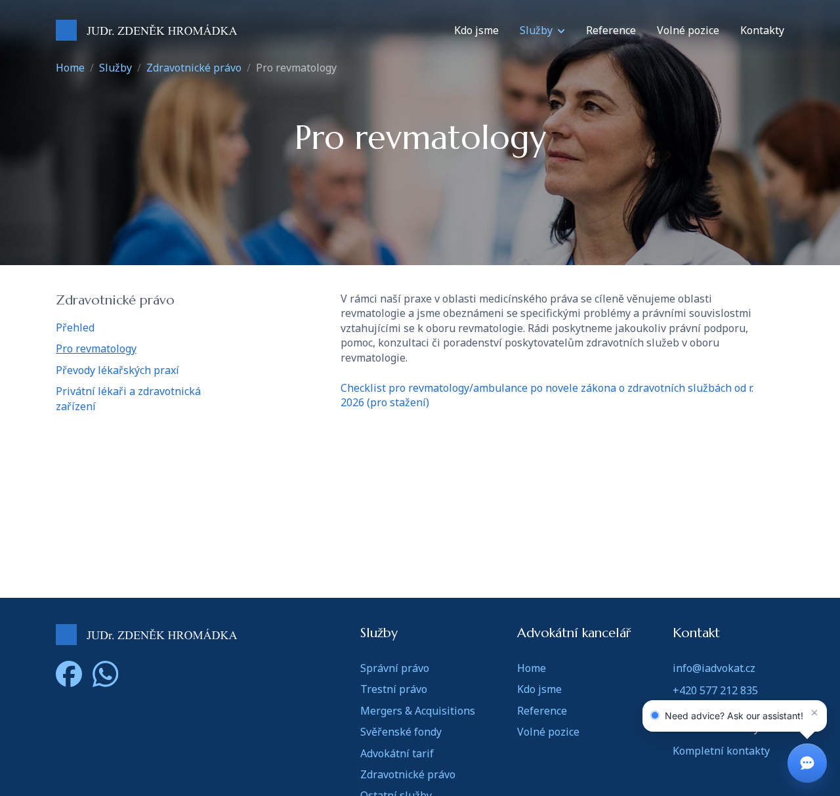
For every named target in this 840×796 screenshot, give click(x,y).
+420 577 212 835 (715, 690)
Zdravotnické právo (194, 67)
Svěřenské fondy (401, 731)
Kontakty (762, 30)
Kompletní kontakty (721, 751)
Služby (536, 30)
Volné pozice (688, 30)
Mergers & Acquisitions (417, 710)
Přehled (75, 327)
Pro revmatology (96, 348)
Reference (611, 30)
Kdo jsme (476, 30)
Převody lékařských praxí (117, 370)
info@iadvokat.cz (714, 668)
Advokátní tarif (397, 753)
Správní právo (394, 668)
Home (70, 67)
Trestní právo (393, 689)
